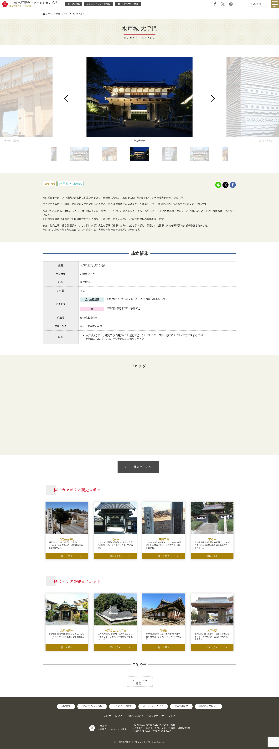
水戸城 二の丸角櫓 (115, 631)
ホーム (49, 13)
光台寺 (115, 539)
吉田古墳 (164, 539)
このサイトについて (114, 716)
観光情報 (76, 4)
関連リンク (152, 716)
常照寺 (212, 539)
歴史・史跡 (50, 183)
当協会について (136, 716)
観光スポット (62, 13)
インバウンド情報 (130, 4)
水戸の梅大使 (181, 706)
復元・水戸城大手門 (91, 326)
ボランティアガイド (153, 706)
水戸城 (65, 198)
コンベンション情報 (100, 4)
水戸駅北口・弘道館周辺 (70, 183)
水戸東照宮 (66, 631)
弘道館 (164, 631)
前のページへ (142, 467)
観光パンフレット (208, 706)
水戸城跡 (212, 631)
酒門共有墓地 (67, 539)
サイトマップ (168, 716)
